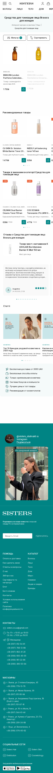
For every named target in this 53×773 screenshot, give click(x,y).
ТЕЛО (30, 9)
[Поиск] (10, 3)
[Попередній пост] (8, 473)
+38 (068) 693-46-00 (16, 656)
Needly (29, 145)
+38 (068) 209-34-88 (16, 722)
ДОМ (41, 9)
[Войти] (43, 3)
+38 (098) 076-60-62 (16, 730)
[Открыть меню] (5, 3)
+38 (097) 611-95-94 (16, 694)
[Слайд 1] (16, 299)
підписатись (42, 536)
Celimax (6, 207)
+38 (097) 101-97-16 (15, 704)
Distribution (11, 755)
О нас (5, 571)
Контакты (7, 595)
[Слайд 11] (34, 299)
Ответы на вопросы (12, 567)
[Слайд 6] (25, 299)
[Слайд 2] (18, 299)
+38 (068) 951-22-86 (16, 660)
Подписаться (23, 442)
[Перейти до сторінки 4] (27, 360)
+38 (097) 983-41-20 (16, 652)
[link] (48, 3)
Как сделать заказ (11, 563)
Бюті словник (9, 591)
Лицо (30, 563)
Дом (30, 571)
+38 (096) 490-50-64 (16, 664)
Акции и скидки (35, 584)
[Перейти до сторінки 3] (27, 165)
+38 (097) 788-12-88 (16, 648)
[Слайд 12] (36, 299)
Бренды (31, 588)
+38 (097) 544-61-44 (16, 712)
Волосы (31, 558)
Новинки (32, 580)
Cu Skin (6, 145)
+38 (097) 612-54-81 (16, 644)
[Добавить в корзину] (23, 89)
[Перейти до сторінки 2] (25, 165)
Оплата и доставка (12, 558)
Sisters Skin (37, 749)
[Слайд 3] (20, 299)
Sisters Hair (11, 749)
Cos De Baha (32, 207)
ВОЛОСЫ (7, 9)
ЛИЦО (20, 9)
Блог (5, 587)
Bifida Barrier (15, 145)
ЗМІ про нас (8, 575)
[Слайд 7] (27, 299)
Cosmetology (37, 755)
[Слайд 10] (32, 299)
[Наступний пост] (44, 473)
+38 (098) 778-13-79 (16, 686)
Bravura (6, 72)
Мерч (30, 575)
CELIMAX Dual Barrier (18, 207)
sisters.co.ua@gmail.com (17, 628)
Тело (30, 567)
